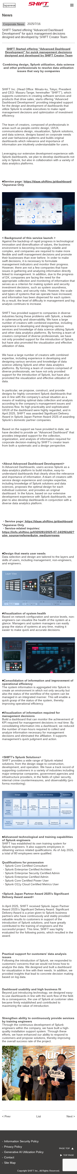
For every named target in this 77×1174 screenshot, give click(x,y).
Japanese (9, 5)
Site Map (10, 1162)
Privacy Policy (13, 1146)
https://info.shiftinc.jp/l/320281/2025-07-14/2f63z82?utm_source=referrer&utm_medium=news (38, 533)
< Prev (6, 1116)
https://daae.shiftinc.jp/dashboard (47, 181)
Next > (71, 1116)
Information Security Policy (21, 1141)
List (38, 1116)
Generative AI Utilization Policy (24, 1152)
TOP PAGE (68, 1155)
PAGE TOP (64, 1148)
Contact (9, 1157)
